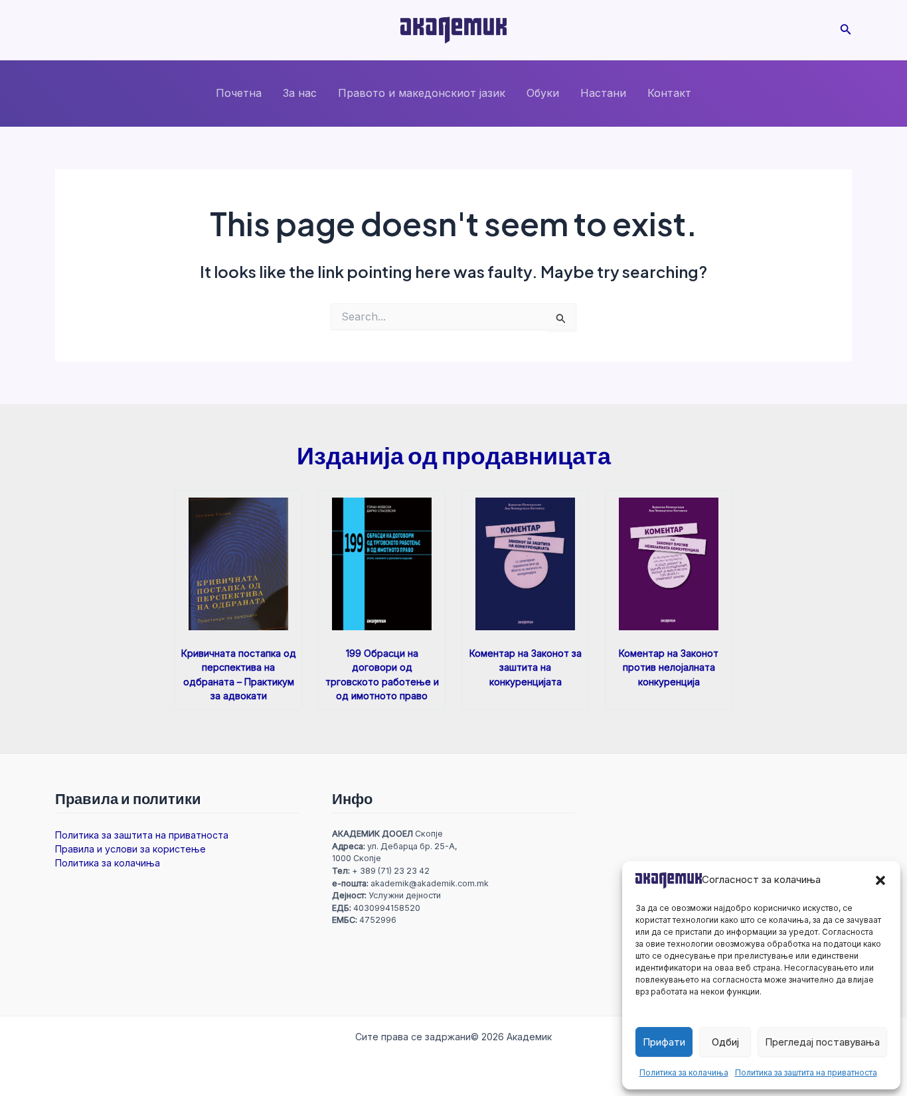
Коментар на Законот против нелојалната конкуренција (668, 667)
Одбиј (725, 1042)
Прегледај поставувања (822, 1042)
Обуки (543, 93)
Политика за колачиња (683, 1072)
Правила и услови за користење (130, 849)
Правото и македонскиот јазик (421, 93)
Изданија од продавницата (454, 455)
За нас (300, 93)
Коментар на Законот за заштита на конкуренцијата (525, 667)
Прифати (664, 1042)
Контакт (669, 93)
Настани (603, 93)
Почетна (239, 93)
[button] (880, 880)
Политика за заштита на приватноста (806, 1072)
